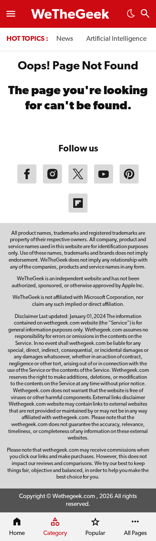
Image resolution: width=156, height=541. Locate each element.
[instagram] (52, 182)
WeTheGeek (70, 15)
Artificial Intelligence (116, 39)
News (64, 39)
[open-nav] (10, 14)
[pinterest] (129, 182)
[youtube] (103, 182)
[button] (130, 16)
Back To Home (78, 128)
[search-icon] (145, 14)
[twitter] (78, 182)
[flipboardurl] (78, 211)
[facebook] (26, 182)
